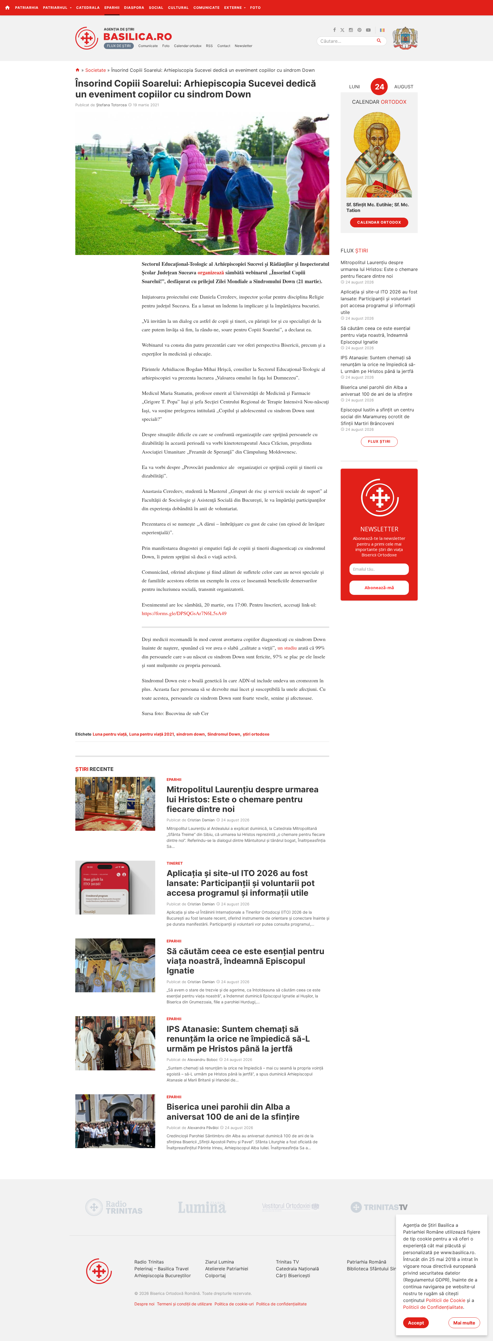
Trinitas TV (287, 1262)
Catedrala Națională (297, 1268)
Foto (255, 7)
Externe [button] (233, 7)
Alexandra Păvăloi (203, 1127)
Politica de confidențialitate (281, 1303)
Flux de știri (119, 46)
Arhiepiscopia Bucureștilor (162, 1275)
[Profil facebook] (334, 30)
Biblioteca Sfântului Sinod (374, 1268)
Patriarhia (27, 7)
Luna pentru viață (110, 734)
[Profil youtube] (368, 30)
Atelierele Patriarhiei (226, 1268)
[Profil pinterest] (359, 30)
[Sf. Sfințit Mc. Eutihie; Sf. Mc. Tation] (379, 154)
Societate (95, 70)
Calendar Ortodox (379, 222)
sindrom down (190, 734)
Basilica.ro (138, 36)
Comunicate (206, 7)
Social (156, 7)
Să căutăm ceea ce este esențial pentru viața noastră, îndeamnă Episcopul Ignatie (245, 961)
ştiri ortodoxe (256, 734)
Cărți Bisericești (293, 1275)
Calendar (379, 102)
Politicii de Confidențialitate (433, 1307)
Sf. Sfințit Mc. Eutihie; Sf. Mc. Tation (377, 207)
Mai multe (464, 1323)
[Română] (383, 30)
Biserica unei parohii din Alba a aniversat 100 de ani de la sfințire (233, 1111)
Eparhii (112, 7)
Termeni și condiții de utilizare (184, 1303)
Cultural (178, 7)
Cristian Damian (201, 820)
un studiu (287, 647)
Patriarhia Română (366, 1262)
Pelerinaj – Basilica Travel (161, 1268)
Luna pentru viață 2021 (151, 734)
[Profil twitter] (342, 30)
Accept (416, 1323)
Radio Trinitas (149, 1262)
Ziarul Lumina (219, 1262)
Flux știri (379, 441)
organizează (211, 272)
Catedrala (88, 7)
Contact (223, 46)
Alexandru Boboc (202, 1059)
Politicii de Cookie (445, 1300)
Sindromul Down (223, 734)
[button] (485, 7)
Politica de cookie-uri (234, 1303)
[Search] (379, 41)
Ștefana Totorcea (111, 105)
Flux (354, 251)
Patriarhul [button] (56, 7)
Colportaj (215, 1275)
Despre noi (144, 1303)
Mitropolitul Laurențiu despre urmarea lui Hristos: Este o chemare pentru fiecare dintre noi (243, 799)
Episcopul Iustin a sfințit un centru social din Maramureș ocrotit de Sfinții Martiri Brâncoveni (377, 416)
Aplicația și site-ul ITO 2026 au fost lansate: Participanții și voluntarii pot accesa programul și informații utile (241, 883)
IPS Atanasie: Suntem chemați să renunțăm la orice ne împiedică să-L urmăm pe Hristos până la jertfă (238, 1039)
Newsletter (243, 46)
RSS (209, 46)
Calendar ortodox (187, 46)
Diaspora (134, 7)
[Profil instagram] (351, 30)
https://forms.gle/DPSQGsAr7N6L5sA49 (184, 613)
